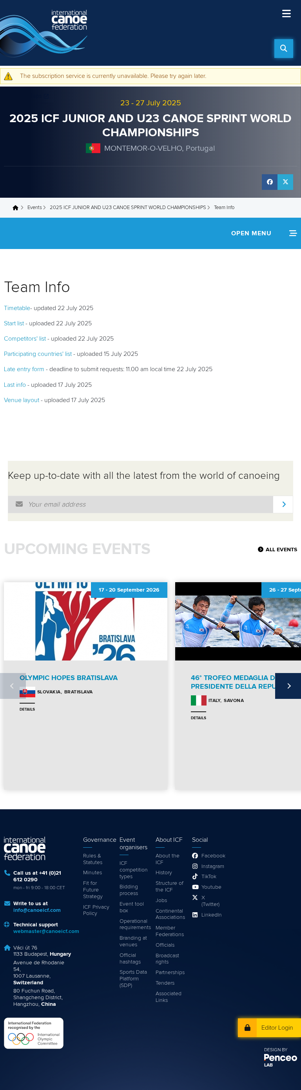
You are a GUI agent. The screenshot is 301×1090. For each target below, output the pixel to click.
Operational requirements (134, 925)
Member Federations (170, 931)
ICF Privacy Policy (96, 910)
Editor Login (277, 1028)
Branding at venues (133, 941)
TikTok (208, 876)
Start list (14, 323)
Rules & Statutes (92, 859)
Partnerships (170, 972)
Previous (13, 686)
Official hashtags (130, 959)
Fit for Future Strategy (93, 890)
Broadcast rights (167, 959)
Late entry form (24, 369)
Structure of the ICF (169, 887)
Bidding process (129, 890)
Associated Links (168, 997)
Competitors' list (25, 339)
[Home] (45, 33)
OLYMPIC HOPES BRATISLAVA (69, 678)
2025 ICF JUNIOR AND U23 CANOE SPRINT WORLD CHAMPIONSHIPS (128, 207)
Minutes (92, 872)
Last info (15, 385)
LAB (268, 1065)
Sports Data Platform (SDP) (133, 978)
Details (27, 709)
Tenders (165, 983)
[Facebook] (269, 182)
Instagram (211, 866)
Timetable (17, 308)
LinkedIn (211, 915)
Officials (165, 945)
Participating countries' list (38, 354)
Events (34, 207)
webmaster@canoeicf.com (46, 931)
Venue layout (21, 400)
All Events (281, 549)
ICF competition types (134, 870)
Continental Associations (170, 914)
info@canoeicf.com (37, 910)
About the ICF (168, 859)
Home (18, 208)
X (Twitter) (210, 901)
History (164, 872)
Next (288, 686)
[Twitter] (285, 182)
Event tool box (132, 907)
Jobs (161, 900)
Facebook (211, 856)
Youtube (211, 887)
